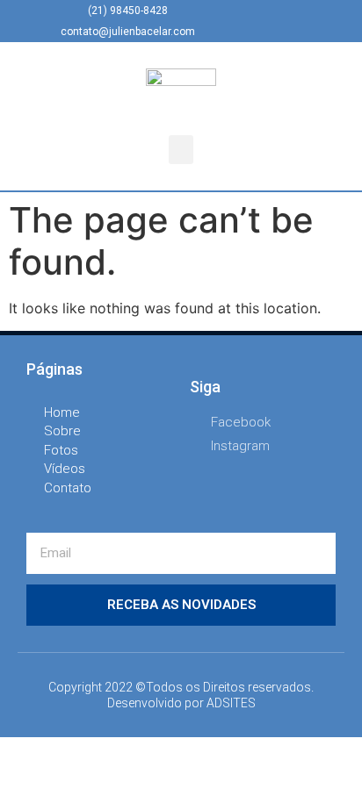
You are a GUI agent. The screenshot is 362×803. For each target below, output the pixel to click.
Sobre (62, 431)
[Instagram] (279, 21)
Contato (67, 488)
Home (62, 412)
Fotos (61, 450)
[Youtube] (308, 21)
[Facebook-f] (250, 21)
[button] (181, 149)
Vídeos (64, 469)
